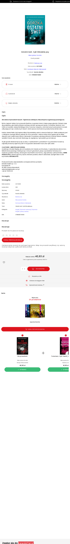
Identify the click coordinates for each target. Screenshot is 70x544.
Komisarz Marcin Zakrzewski (37, 69)
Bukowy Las (38, 63)
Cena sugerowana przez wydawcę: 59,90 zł (35, 259)
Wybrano (23, 369)
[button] (35, 30)
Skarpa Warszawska (22, 362)
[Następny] (67, 354)
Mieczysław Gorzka (35, 55)
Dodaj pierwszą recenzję (13, 240)
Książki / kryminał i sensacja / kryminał (26, 209)
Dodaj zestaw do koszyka (36, 329)
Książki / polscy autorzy (22, 211)
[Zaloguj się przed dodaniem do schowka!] (4, 262)
